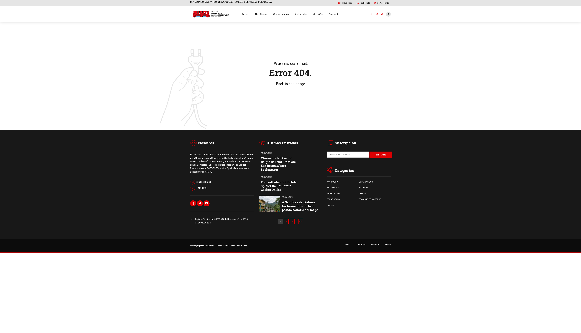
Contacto (334, 14)
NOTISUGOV (332, 182)
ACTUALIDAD (333, 187)
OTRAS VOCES (333, 199)
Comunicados (281, 14)
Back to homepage (290, 84)
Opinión (318, 14)
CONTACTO (361, 244)
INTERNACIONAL (334, 193)
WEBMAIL (375, 244)
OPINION (362, 193)
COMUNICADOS (366, 182)
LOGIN (388, 244)
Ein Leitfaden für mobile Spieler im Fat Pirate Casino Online (279, 186)
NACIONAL (363, 187)
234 (301, 221)
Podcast (330, 205)
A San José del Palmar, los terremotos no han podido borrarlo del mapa (300, 206)
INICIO (347, 244)
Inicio (245, 14)
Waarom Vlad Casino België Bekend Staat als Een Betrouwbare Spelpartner (278, 163)
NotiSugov (261, 14)
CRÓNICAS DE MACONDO (370, 199)
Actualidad (301, 14)
